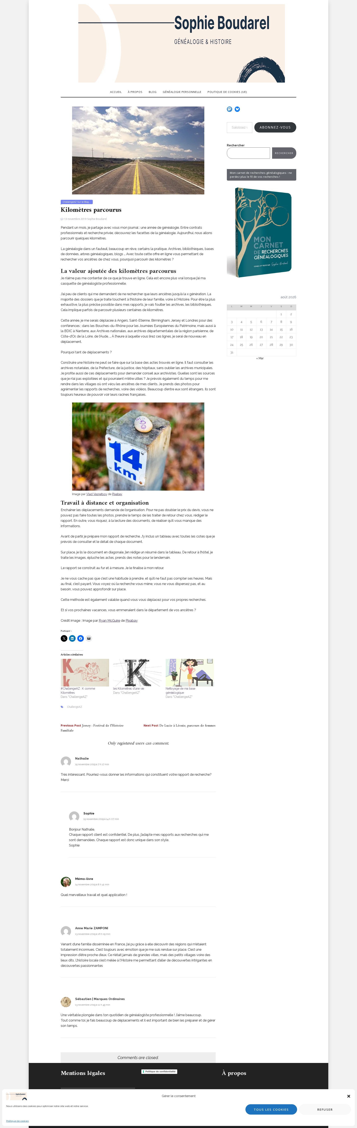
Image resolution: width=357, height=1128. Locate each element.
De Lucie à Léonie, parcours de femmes (179, 726)
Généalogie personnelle (182, 92)
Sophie (88, 813)
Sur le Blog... (84, 202)
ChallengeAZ (70, 202)
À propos (135, 92)
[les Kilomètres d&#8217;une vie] (137, 673)
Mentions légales (83, 1073)
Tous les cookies (271, 1109)
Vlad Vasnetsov (96, 494)
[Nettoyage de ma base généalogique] (190, 673)
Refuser (325, 1109)
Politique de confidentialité (160, 1071)
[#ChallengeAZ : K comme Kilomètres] (85, 673)
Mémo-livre (84, 879)
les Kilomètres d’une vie (128, 688)
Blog (153, 92)
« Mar (260, 358)
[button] (349, 1096)
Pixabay (117, 494)
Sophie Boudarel (97, 219)
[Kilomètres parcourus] (138, 150)
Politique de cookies (17, 1121)
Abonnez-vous (275, 127)
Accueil (116, 92)
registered (126, 743)
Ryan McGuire (109, 621)
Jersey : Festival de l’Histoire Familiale (92, 728)
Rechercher (236, 145)
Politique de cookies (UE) (227, 92)
